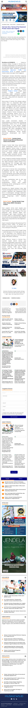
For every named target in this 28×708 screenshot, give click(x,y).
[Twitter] (14, 304)
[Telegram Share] (23, 31)
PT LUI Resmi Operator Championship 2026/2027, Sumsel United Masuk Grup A (20, 345)
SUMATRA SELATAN (6, 32)
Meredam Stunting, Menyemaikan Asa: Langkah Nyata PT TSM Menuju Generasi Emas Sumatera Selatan (7, 366)
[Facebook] (11, 304)
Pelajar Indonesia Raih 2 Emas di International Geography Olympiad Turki (15, 490)
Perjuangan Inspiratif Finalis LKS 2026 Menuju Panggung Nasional (14, 686)
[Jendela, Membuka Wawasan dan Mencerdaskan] (14, 554)
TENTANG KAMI (22, 703)
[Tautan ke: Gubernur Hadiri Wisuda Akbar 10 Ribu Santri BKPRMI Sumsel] (14, 587)
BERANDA (16, 703)
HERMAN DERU (6, 298)
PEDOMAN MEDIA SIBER (18, 704)
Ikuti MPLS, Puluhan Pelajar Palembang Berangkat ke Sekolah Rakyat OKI (13, 682)
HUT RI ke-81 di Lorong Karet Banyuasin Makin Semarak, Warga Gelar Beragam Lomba (14, 608)
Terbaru (20, 478)
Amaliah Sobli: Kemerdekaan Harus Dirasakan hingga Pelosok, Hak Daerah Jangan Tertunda (19, 358)
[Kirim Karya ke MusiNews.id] (14, 260)
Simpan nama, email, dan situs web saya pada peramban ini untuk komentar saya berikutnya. (13, 413)
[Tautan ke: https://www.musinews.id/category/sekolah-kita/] (25, 656)
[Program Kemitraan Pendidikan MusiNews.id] (14, 16)
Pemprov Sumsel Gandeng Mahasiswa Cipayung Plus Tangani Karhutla (20, 319)
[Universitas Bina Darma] (14, 520)
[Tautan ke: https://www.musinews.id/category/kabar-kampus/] (25, 617)
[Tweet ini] (21, 31)
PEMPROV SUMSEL (15, 298)
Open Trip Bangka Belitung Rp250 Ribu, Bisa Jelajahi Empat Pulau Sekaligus (15, 494)
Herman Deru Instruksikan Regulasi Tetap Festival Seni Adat (20, 328)
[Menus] (2, 1)
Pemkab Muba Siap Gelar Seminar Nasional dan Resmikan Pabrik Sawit (15, 611)
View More (14, 472)
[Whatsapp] (18, 34)
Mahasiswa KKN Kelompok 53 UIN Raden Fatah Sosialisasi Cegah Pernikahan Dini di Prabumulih (15, 643)
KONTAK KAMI (4, 706)
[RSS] (16, 304)
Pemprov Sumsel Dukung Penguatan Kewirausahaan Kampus (20, 323)
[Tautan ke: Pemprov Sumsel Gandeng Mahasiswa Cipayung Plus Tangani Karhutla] (14, 626)
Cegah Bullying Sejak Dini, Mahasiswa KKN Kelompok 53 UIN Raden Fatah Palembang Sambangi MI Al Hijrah (13, 647)
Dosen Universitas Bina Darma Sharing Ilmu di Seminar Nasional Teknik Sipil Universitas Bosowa (20, 310)
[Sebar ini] (18, 31)
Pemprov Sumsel (12, 91)
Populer (7, 478)
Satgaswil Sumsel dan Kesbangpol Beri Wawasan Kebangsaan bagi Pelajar (7, 328)
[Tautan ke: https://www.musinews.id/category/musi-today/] (25, 577)
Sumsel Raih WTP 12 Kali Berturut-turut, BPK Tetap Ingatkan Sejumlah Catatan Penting (7, 332)
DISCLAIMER (8, 704)
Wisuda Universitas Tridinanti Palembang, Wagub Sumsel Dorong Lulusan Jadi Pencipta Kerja (7, 323)
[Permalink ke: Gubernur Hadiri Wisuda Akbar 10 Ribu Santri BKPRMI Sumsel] (8, 342)
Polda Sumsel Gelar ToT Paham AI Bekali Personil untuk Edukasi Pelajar (7, 382)
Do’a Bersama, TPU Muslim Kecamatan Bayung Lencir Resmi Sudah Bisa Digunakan (7, 310)
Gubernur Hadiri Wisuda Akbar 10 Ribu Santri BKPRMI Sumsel (7, 319)
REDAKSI (3, 704)
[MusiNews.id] (14, 1)
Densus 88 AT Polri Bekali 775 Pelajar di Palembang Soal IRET (13, 690)
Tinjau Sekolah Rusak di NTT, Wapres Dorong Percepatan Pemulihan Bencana (14, 679)
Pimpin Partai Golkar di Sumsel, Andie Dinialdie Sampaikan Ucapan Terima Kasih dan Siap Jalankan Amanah (20, 382)
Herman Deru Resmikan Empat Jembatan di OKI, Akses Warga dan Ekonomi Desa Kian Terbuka (20, 332)
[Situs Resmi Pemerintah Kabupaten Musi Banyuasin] (14, 7)
